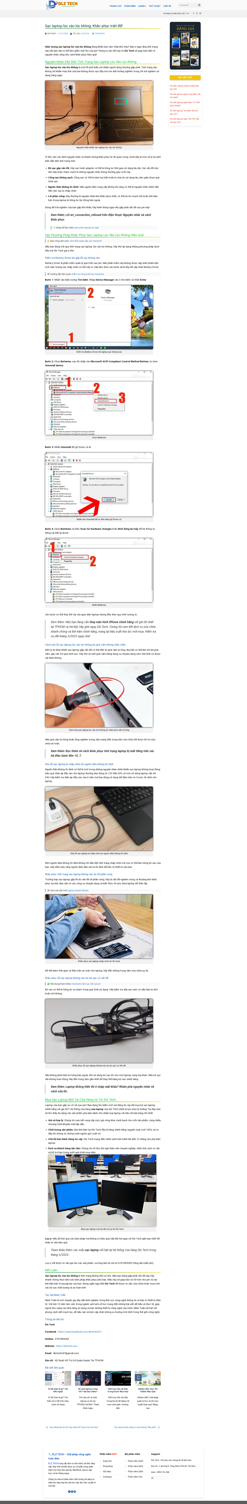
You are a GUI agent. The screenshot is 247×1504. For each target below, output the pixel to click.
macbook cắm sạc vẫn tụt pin (86, 983)
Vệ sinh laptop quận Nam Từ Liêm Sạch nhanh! (185, 104)
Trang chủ (115, 6)
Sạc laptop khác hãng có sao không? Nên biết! (135, 1427)
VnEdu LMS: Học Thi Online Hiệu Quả (147, 1390)
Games (142, 6)
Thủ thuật (155, 6)
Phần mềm (130, 6)
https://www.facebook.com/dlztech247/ (80, 1331)
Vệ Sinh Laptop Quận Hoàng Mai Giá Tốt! (184, 87)
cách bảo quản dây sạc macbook (86, 240)
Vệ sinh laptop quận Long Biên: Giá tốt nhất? (185, 96)
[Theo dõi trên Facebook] (194, 13)
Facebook (100, 34)
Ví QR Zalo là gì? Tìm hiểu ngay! (58, 1390)
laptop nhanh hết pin (78, 890)
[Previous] (44, 1395)
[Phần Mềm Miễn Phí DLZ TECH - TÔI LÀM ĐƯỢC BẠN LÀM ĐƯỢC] (75, 5)
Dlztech (85, 34)
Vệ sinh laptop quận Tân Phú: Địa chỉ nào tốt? (184, 120)
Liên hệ (167, 6)
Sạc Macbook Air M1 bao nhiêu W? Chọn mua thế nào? (73, 1427)
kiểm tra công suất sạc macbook (88, 274)
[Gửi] (199, 5)
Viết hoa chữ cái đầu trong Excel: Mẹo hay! (118, 1390)
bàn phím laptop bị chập (87, 227)
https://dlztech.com (66, 1346)
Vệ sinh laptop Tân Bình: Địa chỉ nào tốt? (184, 112)
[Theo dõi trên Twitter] (200, 13)
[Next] (161, 1395)
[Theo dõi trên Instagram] (197, 13)
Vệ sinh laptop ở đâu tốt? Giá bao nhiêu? (88, 1390)
